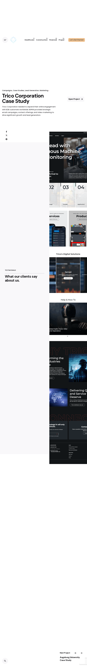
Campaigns (7, 90)
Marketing (44, 90)
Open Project (74, 99)
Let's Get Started (76, 40)
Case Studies (18, 90)
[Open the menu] (5, 40)
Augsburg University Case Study (70, 659)
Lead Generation (32, 90)
